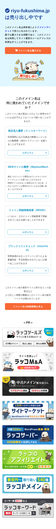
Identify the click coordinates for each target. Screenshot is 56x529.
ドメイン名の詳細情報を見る (28, 306)
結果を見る (28, 153)
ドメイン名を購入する (29, 50)
